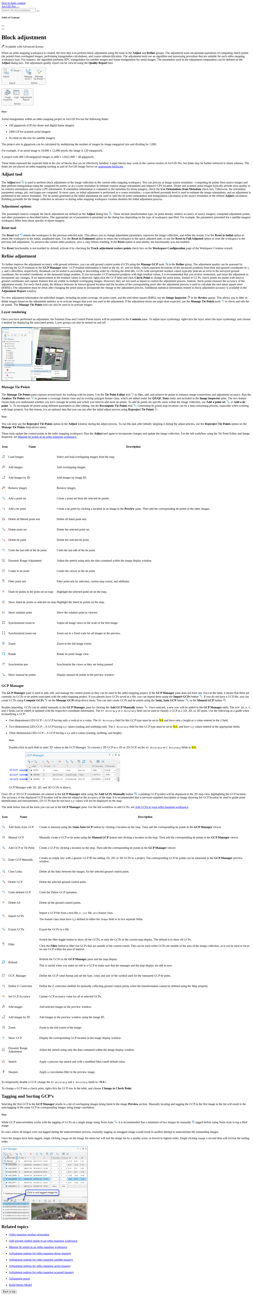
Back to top (9, 1291)
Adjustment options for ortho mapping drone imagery (40, 1253)
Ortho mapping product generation (29, 1234)
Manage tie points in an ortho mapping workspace (47, 436)
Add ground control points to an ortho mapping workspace (43, 1240)
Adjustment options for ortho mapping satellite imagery (41, 1259)
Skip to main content (13, 3)
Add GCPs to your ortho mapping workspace (161, 807)
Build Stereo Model (20, 1284)
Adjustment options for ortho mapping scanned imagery (41, 1272)
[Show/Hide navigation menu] (17, 7)
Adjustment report (19, 1278)
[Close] (2, 25)
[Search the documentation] (37, 10)
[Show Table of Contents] (2, 29)
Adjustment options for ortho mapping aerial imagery (40, 1266)
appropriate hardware (110, 166)
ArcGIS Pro (8, 6)
